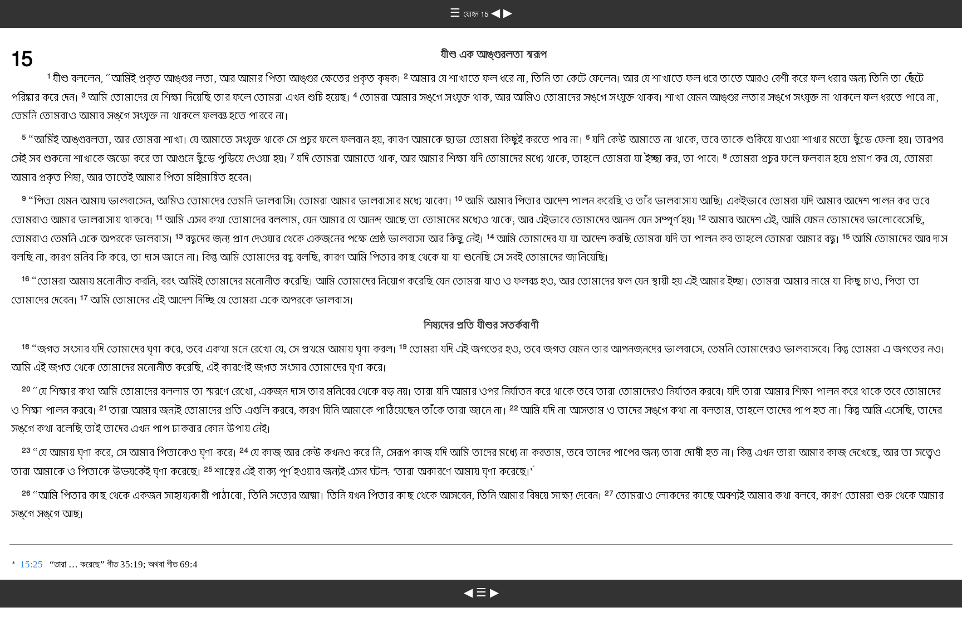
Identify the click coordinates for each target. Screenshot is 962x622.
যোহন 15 (477, 13)
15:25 (31, 564)
